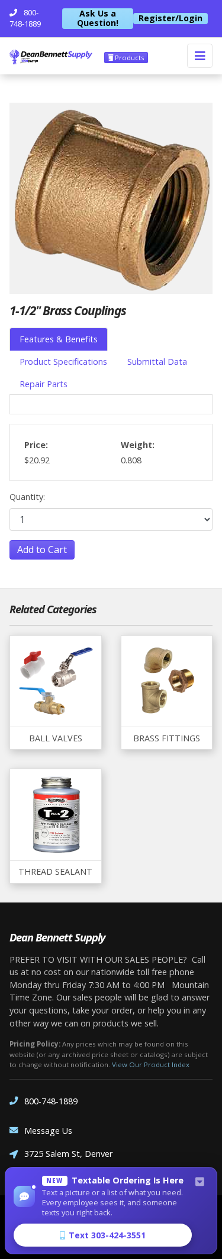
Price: (36, 444)
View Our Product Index (150, 1064)
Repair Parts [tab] (43, 384)
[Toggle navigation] (200, 56)
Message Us (48, 1130)
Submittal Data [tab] (157, 361)
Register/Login (170, 18)
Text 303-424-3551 (107, 1235)
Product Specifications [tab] (63, 361)
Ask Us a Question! (97, 18)
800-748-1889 (51, 1101)
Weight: (138, 444)
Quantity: (27, 496)
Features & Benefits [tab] (59, 339)
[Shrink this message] (199, 1182)
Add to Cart (42, 549)
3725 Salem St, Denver (68, 1153)
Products (128, 57)
